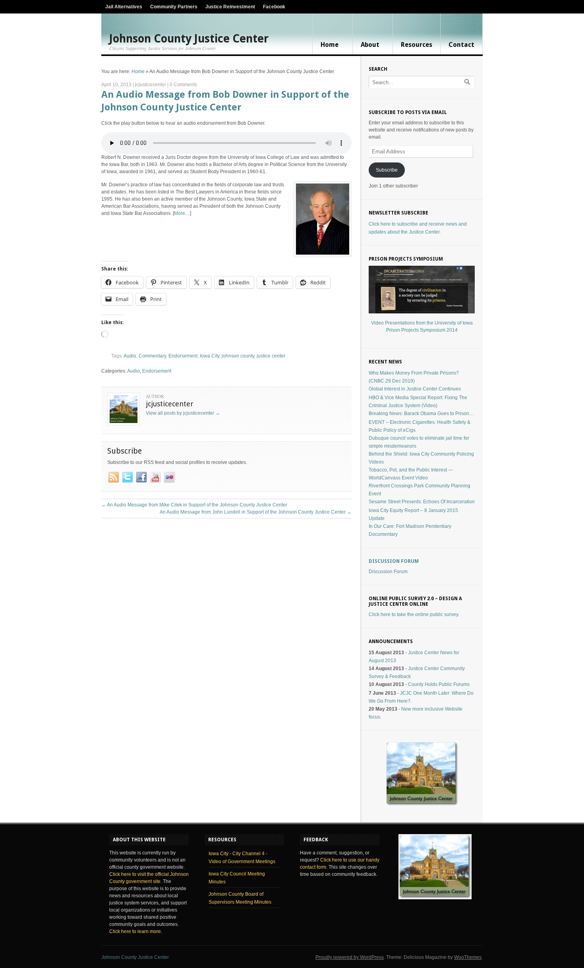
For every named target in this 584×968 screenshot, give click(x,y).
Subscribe (387, 170)
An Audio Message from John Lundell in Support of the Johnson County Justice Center (256, 512)
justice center (271, 356)
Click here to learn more (135, 931)
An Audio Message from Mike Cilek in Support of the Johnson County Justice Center (194, 505)
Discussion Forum (394, 561)
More (179, 213)
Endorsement (182, 356)
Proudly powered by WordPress (349, 957)
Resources (416, 44)
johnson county (238, 356)
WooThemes (468, 957)
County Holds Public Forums (439, 684)
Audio (130, 356)
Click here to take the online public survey (413, 614)
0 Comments (183, 84)
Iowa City (209, 356)
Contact (461, 44)
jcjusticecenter (150, 84)
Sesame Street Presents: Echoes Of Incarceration (422, 501)
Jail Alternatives (123, 7)
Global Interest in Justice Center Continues (415, 389)
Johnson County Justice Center (189, 39)
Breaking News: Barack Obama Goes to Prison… (421, 413)
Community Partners (173, 7)
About (370, 44)
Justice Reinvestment (230, 7)
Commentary (152, 356)
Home (329, 44)
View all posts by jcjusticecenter (183, 413)
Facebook (274, 7)
